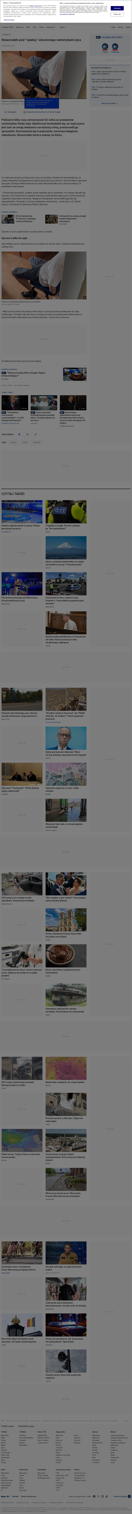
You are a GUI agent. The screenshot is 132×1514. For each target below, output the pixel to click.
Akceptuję (117, 8)
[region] (66, 11)
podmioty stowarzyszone (35, 5)
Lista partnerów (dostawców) (67, 14)
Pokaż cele (117, 14)
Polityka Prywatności (9, 19)
